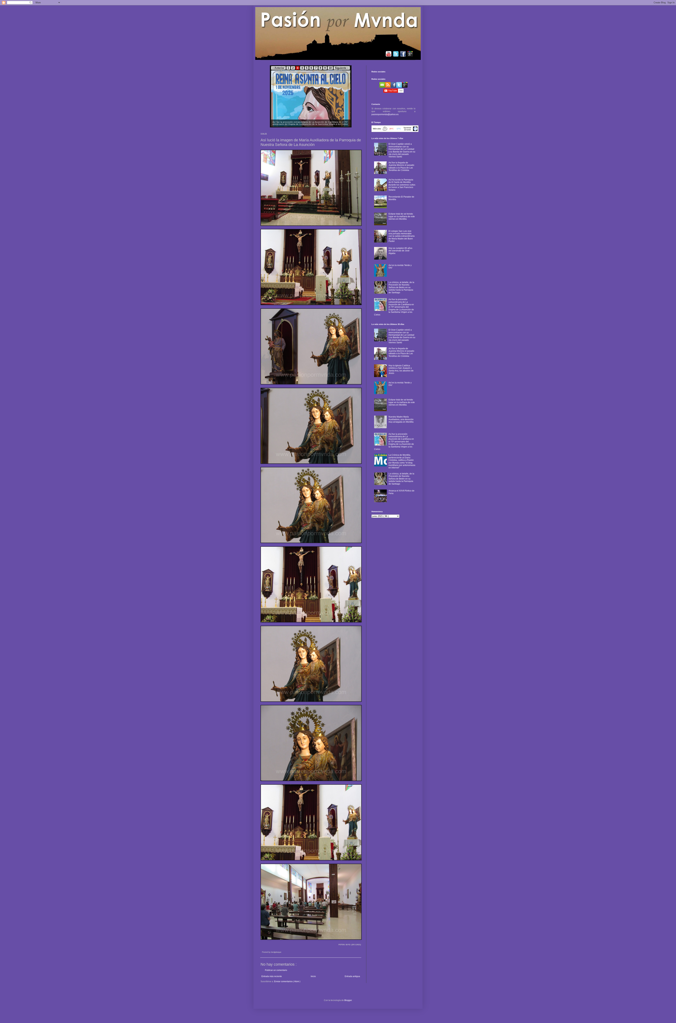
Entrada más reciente (271, 976)
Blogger (348, 1000)
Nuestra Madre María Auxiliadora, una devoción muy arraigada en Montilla (401, 419)
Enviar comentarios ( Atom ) (287, 981)
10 (330, 68)
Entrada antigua (352, 976)
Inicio (313, 976)
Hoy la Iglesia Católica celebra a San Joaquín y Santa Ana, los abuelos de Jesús (401, 369)
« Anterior (278, 68)
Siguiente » (342, 68)
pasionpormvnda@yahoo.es (385, 114)
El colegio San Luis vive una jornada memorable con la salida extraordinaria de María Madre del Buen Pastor (402, 236)
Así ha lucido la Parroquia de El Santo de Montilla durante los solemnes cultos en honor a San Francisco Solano (402, 184)
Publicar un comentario (276, 970)
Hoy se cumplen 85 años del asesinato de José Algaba (400, 251)
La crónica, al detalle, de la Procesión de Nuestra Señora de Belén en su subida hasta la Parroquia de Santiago (401, 287)
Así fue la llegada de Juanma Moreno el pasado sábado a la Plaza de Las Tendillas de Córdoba (401, 166)
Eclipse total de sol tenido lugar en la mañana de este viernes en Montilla (402, 216)
